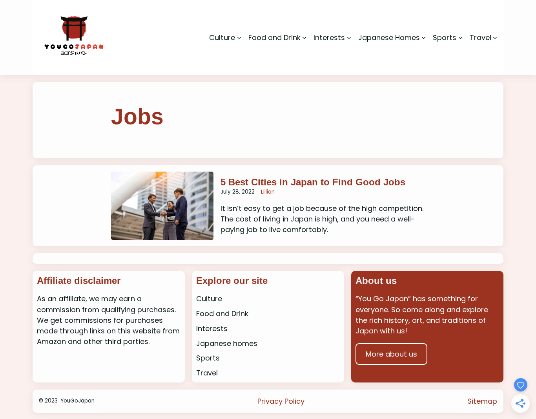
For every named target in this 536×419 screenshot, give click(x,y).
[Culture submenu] (239, 37)
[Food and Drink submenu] (304, 37)
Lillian (268, 192)
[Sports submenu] (460, 37)
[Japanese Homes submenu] (423, 37)
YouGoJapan (77, 400)
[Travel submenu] (495, 37)
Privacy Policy (280, 401)
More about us (391, 354)
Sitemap (482, 401)
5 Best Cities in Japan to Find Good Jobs (313, 182)
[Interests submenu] (349, 37)
